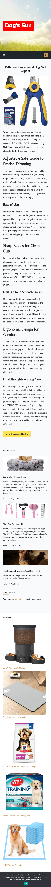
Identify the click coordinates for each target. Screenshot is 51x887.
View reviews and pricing (17, 434)
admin (5, 499)
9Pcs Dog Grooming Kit (13, 524)
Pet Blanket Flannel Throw (14, 477)
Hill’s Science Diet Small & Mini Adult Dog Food (21, 766)
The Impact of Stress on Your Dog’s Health (22, 571)
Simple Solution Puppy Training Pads (16, 815)
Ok (26, 883)
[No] (48, 879)
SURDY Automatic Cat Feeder (14, 668)
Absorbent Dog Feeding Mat (14, 717)
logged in (19, 599)
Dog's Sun (18, 25)
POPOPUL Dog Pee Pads (12, 865)
